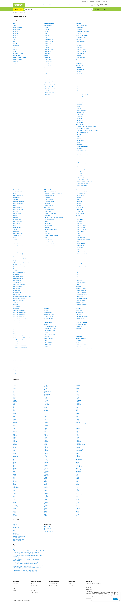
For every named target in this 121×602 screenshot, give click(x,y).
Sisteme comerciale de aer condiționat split (23, 262)
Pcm (77, 391)
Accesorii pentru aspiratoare (19, 343)
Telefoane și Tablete (49, 23)
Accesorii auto (79, 310)
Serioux (77, 432)
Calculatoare (79, 63)
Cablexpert (15, 452)
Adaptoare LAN (80, 162)
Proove (77, 406)
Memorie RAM (80, 120)
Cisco (14, 471)
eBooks (46, 67)
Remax (77, 416)
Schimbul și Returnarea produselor (57, 588)
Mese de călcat (16, 324)
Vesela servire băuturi (81, 282)
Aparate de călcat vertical (19, 316)
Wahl (77, 493)
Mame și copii (79, 336)
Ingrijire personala (17, 282)
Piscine (45, 324)
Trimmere (15, 302)
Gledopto (46, 389)
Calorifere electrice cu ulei (19, 266)
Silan (77, 438)
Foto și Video (47, 207)
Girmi (45, 388)
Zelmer (77, 514)
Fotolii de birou (80, 245)
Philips (77, 394)
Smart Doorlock (80, 53)
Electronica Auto (79, 312)
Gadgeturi (78, 23)
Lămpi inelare (48, 215)
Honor (45, 407)
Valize (46, 332)
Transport (46, 308)
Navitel (45, 489)
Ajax (14, 395)
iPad (14, 39)
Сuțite (78, 268)
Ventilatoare (16, 274)
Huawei (46, 410)
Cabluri (15, 65)
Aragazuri (15, 199)
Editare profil (47, 526)
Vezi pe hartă (89, 598)
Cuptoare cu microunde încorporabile (21, 337)
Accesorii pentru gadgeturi (82, 35)
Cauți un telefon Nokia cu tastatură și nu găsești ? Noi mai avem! (29, 550)
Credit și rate (34, 588)
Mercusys (46, 471)
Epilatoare (15, 304)
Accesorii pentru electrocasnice (20, 339)
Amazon (14, 400)
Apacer (14, 406)
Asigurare (15, 524)
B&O (14, 420)
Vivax (77, 487)
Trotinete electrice (48, 318)
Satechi (77, 429)
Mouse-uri (15, 61)
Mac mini (15, 49)
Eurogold (15, 500)
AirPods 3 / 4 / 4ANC (18, 53)
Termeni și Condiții (53, 583)
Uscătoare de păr (17, 290)
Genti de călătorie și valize (50, 328)
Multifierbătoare (17, 219)
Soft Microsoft (79, 450)
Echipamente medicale (18, 360)
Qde (77, 409)
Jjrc (45, 434)
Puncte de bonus (16, 537)
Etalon (14, 497)
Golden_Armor (47, 391)
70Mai (14, 385)
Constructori (79, 346)
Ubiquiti (77, 477)
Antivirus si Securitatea (82, 169)
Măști (14, 364)
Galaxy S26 (47, 53)
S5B (77, 425)
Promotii (45, 5)
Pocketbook (78, 400)
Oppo (45, 511)
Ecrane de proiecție (49, 201)
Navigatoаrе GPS (80, 318)
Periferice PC (79, 73)
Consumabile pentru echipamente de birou (86, 126)
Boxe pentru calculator (50, 241)
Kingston (46, 441)
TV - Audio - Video (48, 189)
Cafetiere (15, 217)
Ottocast (78, 383)
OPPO (46, 33)
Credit (14, 530)
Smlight (77, 446)
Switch (78, 152)
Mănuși (14, 369)
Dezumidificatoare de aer (19, 272)
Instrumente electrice (81, 324)
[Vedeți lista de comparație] (92, 4)
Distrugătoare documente (82, 146)
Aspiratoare (16, 308)
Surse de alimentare (81, 98)
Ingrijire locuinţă (16, 306)
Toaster (15, 247)
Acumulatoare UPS (81, 92)
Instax (45, 420)
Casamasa (15, 455)
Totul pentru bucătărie (81, 251)
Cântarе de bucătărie (18, 254)
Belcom (14, 434)
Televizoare (47, 197)
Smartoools (78, 443)
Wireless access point (81, 164)
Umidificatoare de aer (18, 278)
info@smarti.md (89, 595)
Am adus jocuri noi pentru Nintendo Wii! (23, 557)
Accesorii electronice (49, 243)
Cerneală (79, 134)
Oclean (45, 505)
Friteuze (15, 237)
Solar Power (78, 328)
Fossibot (14, 511)
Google (46, 31)
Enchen (14, 493)
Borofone (15, 444)
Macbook (15, 43)
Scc (77, 431)
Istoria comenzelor (72, 588)
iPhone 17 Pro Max (17, 27)
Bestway (15, 435)
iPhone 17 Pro (16, 29)
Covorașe (79, 197)
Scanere (78, 142)
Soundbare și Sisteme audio (51, 235)
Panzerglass (78, 386)
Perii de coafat (16, 288)
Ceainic (78, 284)
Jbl (45, 429)
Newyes (46, 495)
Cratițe (78, 264)
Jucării (77, 342)
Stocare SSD (80, 116)
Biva (14, 440)
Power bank (47, 75)
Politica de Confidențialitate (19, 536)
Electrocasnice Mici (17, 211)
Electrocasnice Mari (17, 191)
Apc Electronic (16, 409)
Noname (46, 500)
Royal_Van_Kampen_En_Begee (83, 423)
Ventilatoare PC (80, 122)
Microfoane (79, 83)
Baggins (14, 423)
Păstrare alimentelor (81, 255)
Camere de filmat (49, 225)
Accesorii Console (80, 213)
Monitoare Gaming (81, 193)
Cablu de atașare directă (82, 154)
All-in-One (79, 71)
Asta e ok (115, 598)
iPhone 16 (15, 35)
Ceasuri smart (80, 27)
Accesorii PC (79, 171)
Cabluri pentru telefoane (50, 76)
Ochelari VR (78, 215)
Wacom (77, 492)
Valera (77, 484)
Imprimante (79, 138)
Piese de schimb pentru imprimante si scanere (87, 130)
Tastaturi (15, 63)
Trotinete (46, 310)
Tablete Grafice (48, 59)
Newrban (46, 493)
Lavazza (46, 447)
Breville (14, 447)
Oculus (45, 506)
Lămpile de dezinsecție (82, 298)
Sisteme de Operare (81, 167)
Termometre (15, 362)
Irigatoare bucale (17, 292)
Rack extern (79, 108)
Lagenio (46, 446)
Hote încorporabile (17, 330)
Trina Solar (78, 471)
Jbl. (45, 431)
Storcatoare (16, 231)
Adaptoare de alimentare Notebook (85, 181)
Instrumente (78, 286)
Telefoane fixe (47, 65)
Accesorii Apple (16, 55)
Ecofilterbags (16, 487)
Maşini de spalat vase (18, 203)
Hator (45, 398)
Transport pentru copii (81, 338)
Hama (45, 397)
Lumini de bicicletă (49, 316)
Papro (77, 388)
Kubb (45, 444)
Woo (77, 500)
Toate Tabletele (48, 61)
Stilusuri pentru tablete (50, 88)
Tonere (78, 136)
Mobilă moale (80, 247)
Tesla (77, 463)
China (14, 465)
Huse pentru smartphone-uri (19, 57)
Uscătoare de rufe (81, 300)
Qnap (77, 410)
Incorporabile (16, 326)
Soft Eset (78, 447)
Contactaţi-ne (16, 527)
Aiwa (14, 394)
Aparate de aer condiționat (19, 258)
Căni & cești (79, 280)
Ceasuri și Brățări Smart (81, 25)
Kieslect (46, 440)
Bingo (14, 438)
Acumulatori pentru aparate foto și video (54, 217)
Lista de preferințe (48, 531)
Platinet (77, 398)
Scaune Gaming (80, 211)
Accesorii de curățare (81, 173)
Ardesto (14, 413)
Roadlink (78, 420)
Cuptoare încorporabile (18, 335)
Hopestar (46, 409)
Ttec (77, 474)
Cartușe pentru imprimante (83, 128)
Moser (45, 478)
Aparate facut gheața (18, 253)
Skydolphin (78, 441)
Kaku (45, 437)
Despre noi (15, 583)
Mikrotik (46, 474)
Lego (45, 449)
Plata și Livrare (84, 1)
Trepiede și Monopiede (50, 213)
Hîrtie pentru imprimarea (82, 132)
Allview (14, 397)
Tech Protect (79, 459)
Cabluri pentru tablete (50, 92)
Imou (45, 416)
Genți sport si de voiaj (50, 334)
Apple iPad (47, 57)
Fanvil (14, 503)
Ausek (14, 418)
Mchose (46, 468)
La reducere (69, 5)
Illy (45, 413)
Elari (14, 490)
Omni (45, 508)
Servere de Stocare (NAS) (82, 158)
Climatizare (15, 256)
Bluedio (14, 443)
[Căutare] (91, 9)
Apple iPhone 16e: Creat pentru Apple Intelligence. (25, 570)
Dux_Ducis (15, 486)
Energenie (15, 495)
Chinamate (15, 466)
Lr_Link (45, 456)
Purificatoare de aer (17, 280)
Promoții (33, 583)
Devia (14, 480)
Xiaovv (77, 503)
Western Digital (79, 495)
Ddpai (14, 478)
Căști (46, 237)
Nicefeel (46, 496)
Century (14, 457)
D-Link (14, 475)
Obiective (47, 227)
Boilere (14, 268)
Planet (77, 397)
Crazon (14, 474)
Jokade (46, 435)
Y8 (76, 509)
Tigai (78, 274)
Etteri (14, 499)
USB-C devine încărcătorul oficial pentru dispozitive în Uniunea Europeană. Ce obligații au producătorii (28, 565)
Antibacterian (16, 368)
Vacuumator (16, 241)
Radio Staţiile (48, 344)
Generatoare (79, 326)
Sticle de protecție (49, 80)
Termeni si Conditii (17, 540)
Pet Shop (79, 55)
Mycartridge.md (48, 486)
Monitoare (79, 75)
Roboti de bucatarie (17, 221)
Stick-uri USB (80, 114)
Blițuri (46, 221)
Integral (46, 422)
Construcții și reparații (81, 322)
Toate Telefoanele (49, 39)
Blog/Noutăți (15, 588)
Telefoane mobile (48, 25)
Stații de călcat (16, 320)
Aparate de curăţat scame (19, 314)
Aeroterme (15, 270)
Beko (14, 432)
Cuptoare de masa (17, 207)
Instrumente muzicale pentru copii (84, 348)
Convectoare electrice (18, 276)
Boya (14, 446)
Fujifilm (14, 512)
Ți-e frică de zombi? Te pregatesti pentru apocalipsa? (26, 552)
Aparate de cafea (17, 213)
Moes (45, 477)
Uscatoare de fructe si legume (20, 249)
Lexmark (46, 452)
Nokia (45, 499)
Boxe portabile (48, 239)
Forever (14, 509)
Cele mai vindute (61, 5)
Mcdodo (46, 466)
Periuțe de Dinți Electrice (19, 298)
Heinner (46, 400)
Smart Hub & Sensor (81, 49)
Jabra (45, 428)
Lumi (45, 457)
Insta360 (46, 419)
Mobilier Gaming (79, 207)
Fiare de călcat (16, 322)
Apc (13, 407)
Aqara (14, 412)
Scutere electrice (48, 312)
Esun (14, 496)
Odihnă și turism (48, 322)
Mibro (45, 472)
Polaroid (78, 403)
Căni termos (79, 261)
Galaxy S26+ (48, 51)
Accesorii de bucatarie (82, 253)
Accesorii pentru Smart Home (83, 239)
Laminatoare (79, 148)
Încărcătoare (48, 71)
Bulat (14, 450)
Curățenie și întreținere (81, 292)
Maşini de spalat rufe (18, 209)
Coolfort (14, 472)
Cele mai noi (52, 5)
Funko (14, 514)
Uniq (77, 481)
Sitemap (14, 590)
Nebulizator (15, 373)
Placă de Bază (80, 102)
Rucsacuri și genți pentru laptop (84, 183)
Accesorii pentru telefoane (50, 69)
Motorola (46, 481)
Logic (45, 455)
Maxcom (46, 463)
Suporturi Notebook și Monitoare (84, 179)
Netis (45, 490)
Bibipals (14, 437)
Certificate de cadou (17, 525)
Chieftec (15, 463)
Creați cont (70, 585)
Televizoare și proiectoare (50, 191)
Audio (45, 231)
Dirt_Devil (15, 481)
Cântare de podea (17, 286)
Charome (15, 460)
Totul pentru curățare (81, 288)
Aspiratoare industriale (82, 294)
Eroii (77, 350)
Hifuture (46, 403)
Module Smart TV (49, 205)
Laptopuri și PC (79, 65)
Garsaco (46, 383)
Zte (76, 515)
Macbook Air (16, 45)
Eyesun (14, 502)
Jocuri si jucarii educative (82, 344)
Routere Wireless (80, 160)
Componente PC (79, 96)
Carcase (78, 100)
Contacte (91, 1)
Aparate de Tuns (17, 294)
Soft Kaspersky (79, 449)
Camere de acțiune (81, 41)
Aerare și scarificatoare (82, 304)
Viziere (14, 366)
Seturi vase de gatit (81, 266)
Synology (78, 457)
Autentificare (70, 583)
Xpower (77, 506)
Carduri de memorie (81, 110)
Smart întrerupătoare (81, 57)
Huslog (45, 412)
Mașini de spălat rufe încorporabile (21, 328)
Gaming (78, 189)
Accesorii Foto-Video (49, 209)
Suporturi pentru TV (49, 195)
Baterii (46, 249)
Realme (77, 415)
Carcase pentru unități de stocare (84, 94)
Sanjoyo (77, 428)
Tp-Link (77, 468)
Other (45, 514)
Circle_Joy (15, 469)
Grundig (46, 395)
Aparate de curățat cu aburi (19, 312)
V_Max (77, 490)
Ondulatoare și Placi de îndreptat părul (22, 296)
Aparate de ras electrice (18, 300)
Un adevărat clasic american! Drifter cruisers (24, 553)
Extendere (79, 156)
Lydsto (45, 459)
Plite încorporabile (17, 331)
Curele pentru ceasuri (81, 37)
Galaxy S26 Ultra (49, 49)
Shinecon (78, 435)
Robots (78, 233)
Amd (14, 403)
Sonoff (77, 452)
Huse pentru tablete (18, 59)
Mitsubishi (46, 475)
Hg (45, 401)
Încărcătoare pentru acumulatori (52, 247)
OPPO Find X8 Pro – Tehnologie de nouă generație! (25, 563)
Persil (77, 392)
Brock (14, 449)
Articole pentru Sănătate (19, 284)
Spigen (77, 455)
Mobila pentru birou (81, 243)
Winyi (77, 496)
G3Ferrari (15, 515)
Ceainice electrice (17, 235)
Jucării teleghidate (81, 356)
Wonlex (77, 499)
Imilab (45, 415)
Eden (14, 489)
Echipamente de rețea (81, 150)
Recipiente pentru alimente (83, 257)
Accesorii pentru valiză (50, 330)
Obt (45, 503)
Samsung (47, 29)
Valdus (77, 483)
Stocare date (80, 106)
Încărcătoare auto (81, 314)
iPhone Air (15, 33)
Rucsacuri (47, 336)
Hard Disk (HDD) (80, 112)
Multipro (46, 483)
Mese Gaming (80, 209)
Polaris (77, 401)
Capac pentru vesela (81, 270)
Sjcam (77, 440)
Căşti (46, 340)
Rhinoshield (78, 418)
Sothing (77, 453)
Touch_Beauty (79, 466)
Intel (45, 423)
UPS (78, 90)
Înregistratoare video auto (82, 316)
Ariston (14, 415)
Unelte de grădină (80, 302)
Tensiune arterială (17, 371)
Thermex (78, 465)
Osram (45, 512)
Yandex (77, 511)
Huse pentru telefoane (50, 82)
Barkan (14, 426)
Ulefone (77, 478)
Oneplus (46, 509)
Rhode (77, 419)
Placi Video (79, 118)
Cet (13, 459)
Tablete (46, 55)
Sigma (77, 437)
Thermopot (15, 229)
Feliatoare (15, 251)
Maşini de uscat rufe (18, 195)
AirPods (14, 51)
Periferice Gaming (80, 195)
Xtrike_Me (78, 508)
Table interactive (49, 199)
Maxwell (46, 465)
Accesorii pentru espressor (19, 345)
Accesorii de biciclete (49, 314)
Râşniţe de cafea (17, 227)
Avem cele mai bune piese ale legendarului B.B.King (26, 562)
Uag (77, 475)
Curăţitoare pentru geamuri (19, 310)
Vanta (77, 486)
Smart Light (79, 47)
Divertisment (79, 39)
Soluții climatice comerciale (19, 260)
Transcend (78, 469)
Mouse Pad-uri (80, 81)
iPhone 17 (15, 31)
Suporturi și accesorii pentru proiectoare (54, 193)
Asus (14, 416)
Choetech (15, 468)
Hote (14, 205)
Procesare (46, 529)
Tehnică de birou (80, 124)
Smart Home (79, 45)
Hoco (45, 406)
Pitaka (77, 395)
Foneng (14, 508)
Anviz (14, 404)
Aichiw (14, 392)
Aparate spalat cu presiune (19, 318)
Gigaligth (46, 386)
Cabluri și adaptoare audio (51, 251)
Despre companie (17, 531)
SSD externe (79, 88)
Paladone (78, 385)
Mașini (78, 354)
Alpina (14, 398)
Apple (14, 23)
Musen (45, 484)
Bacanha (15, 422)
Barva (14, 428)
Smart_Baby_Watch (80, 444)
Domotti (14, 484)
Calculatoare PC (80, 69)
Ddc (14, 477)
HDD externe (79, 87)
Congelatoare (16, 197)
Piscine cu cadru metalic (50, 326)
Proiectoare (47, 203)
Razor (77, 412)
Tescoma (78, 460)
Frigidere (15, 193)
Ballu (14, 425)
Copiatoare (79, 144)
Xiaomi (46, 37)
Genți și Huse (48, 211)
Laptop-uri (79, 67)
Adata (14, 391)
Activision (15, 389)
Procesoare (79, 104)
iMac (14, 47)
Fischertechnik (16, 506)
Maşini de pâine (17, 243)
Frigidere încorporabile (18, 333)
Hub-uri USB (79, 175)
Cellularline (15, 456)
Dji (13, 483)
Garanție (15, 533)
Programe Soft (79, 165)
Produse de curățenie (81, 290)
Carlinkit (14, 453)
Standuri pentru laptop (82, 185)
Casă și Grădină (79, 219)
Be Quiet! (15, 431)
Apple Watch (79, 33)
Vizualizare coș (47, 528)
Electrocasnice (16, 189)
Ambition (15, 401)
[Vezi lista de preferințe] (95, 4)
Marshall (46, 462)
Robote (78, 352)
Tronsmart (78, 472)
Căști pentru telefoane (50, 73)
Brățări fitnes (79, 29)
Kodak (45, 443)
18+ (77, 59)
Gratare (15, 239)
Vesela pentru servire (81, 278)
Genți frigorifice (48, 342)
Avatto (14, 419)
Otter (45, 515)
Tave (78, 276)
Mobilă (77, 241)
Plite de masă (16, 223)
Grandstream (47, 394)
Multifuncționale (80, 140)
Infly (45, 418)
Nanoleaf (46, 487)
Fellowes (15, 505)
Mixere (14, 225)
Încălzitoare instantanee (18, 264)
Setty (77, 434)
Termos (78, 259)
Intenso (46, 425)
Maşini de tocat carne (18, 233)
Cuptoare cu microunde (18, 201)
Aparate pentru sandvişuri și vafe (21, 245)
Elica (14, 492)
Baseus (14, 429)
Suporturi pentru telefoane (51, 78)
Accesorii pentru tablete (49, 84)
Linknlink (46, 453)
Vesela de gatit (80, 263)
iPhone (14, 25)
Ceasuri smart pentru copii (83, 31)
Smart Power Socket (81, 51)
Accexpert (15, 386)
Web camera (79, 85)
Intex (45, 426)
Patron (77, 389)
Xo (76, 505)
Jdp (45, 432)
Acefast (14, 388)
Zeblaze (78, 512)
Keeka (45, 438)
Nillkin (45, 497)
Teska (77, 462)
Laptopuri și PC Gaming (81, 191)
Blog (14, 549)
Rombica (78, 422)
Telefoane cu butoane (49, 63)
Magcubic (46, 460)
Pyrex (77, 407)
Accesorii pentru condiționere (20, 347)
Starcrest (78, 456)
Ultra (77, 480)
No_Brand (46, 502)
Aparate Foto (48, 223)
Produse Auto (79, 308)
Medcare (46, 469)
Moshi (45, 480)
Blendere (15, 215)
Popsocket (78, 404)
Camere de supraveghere (51, 229)
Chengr (14, 462)
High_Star (46, 404)
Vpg (77, 489)
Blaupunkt (15, 441)
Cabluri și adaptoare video (83, 177)
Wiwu (77, 497)
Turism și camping (48, 338)
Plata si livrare (16, 534)
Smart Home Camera (81, 227)
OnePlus (47, 35)
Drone (78, 43)
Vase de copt (80, 272)
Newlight (46, 492)
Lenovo (46, 450)
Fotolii (78, 249)
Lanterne (47, 346)
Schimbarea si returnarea (18, 539)
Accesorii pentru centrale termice (21, 341)
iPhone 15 (15, 37)
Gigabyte (46, 385)
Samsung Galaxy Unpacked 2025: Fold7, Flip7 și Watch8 (27, 571)
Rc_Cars (77, 413)
